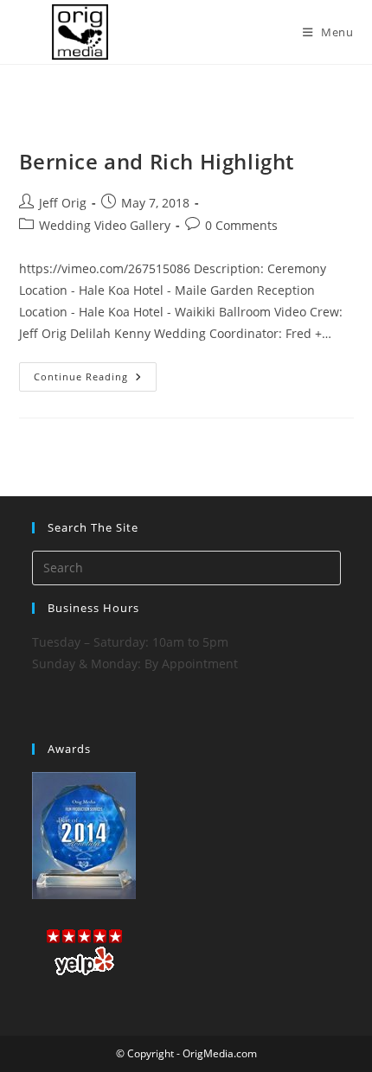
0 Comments (241, 225)
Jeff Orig (63, 203)
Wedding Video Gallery (104, 225)
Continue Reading (95, 380)
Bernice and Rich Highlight (157, 161)
